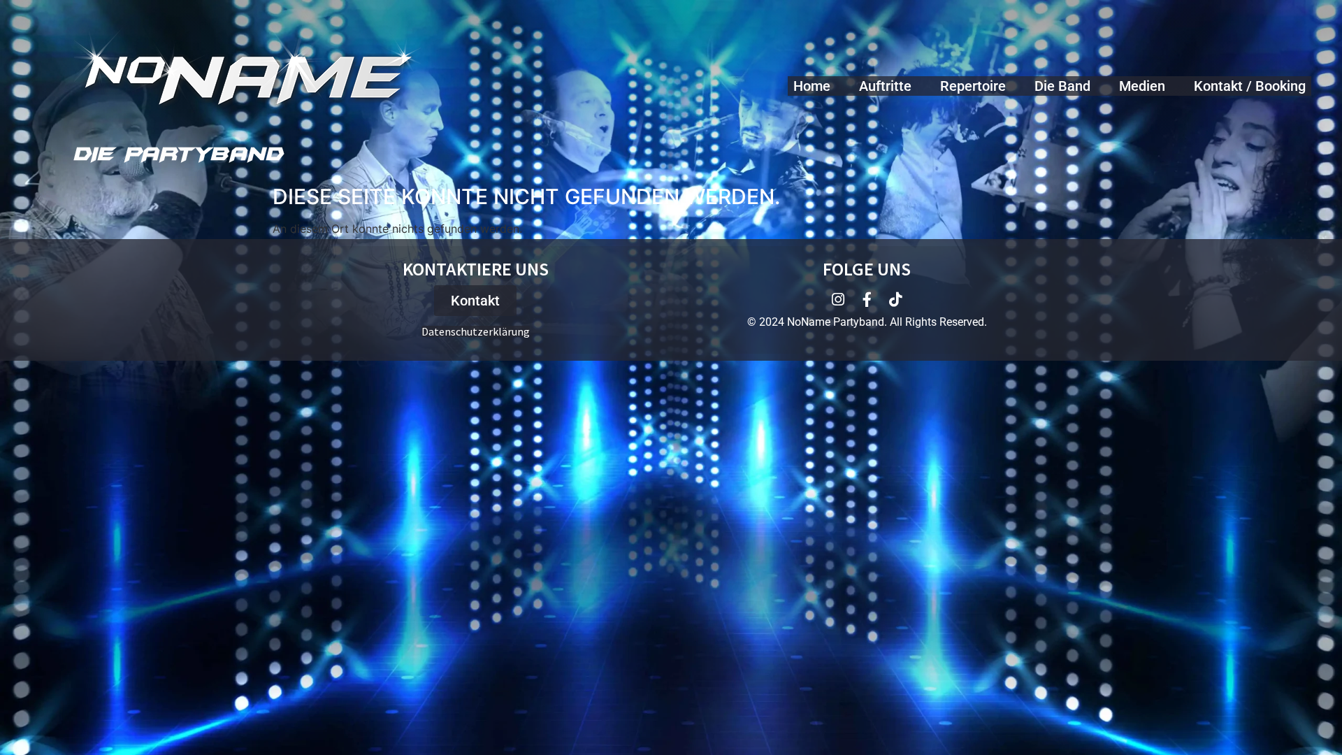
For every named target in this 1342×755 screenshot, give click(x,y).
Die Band (1062, 86)
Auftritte (885, 86)
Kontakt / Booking (1250, 86)
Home (811, 86)
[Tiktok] (895, 299)
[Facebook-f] (867, 299)
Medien (1142, 86)
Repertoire (973, 86)
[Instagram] (838, 299)
